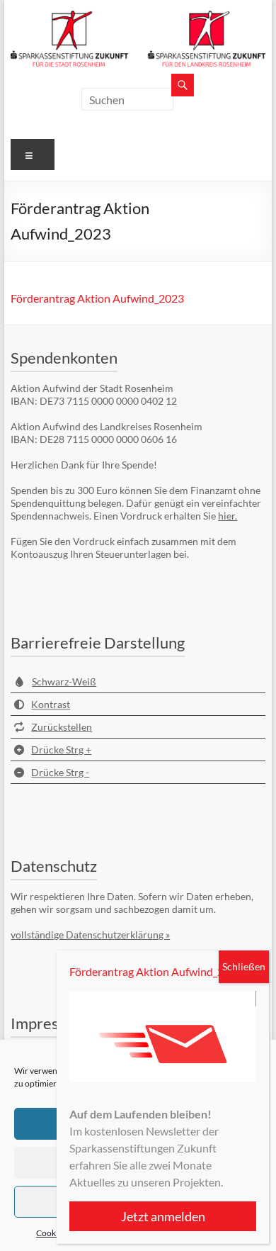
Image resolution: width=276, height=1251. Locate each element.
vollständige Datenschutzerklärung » (90, 935)
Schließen (243, 966)
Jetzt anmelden (163, 1216)
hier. (227, 516)
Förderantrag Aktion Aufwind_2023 (97, 298)
